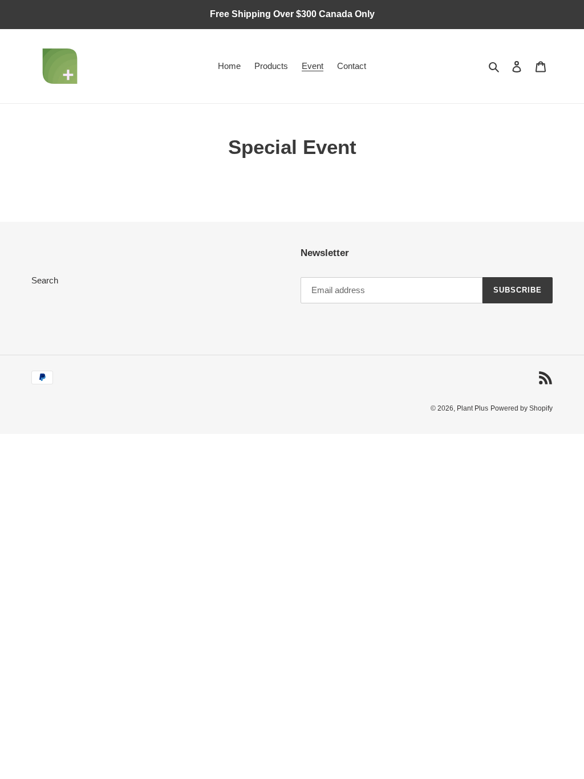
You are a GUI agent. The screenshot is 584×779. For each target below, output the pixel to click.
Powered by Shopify (521, 408)
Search (44, 280)
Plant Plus (472, 408)
